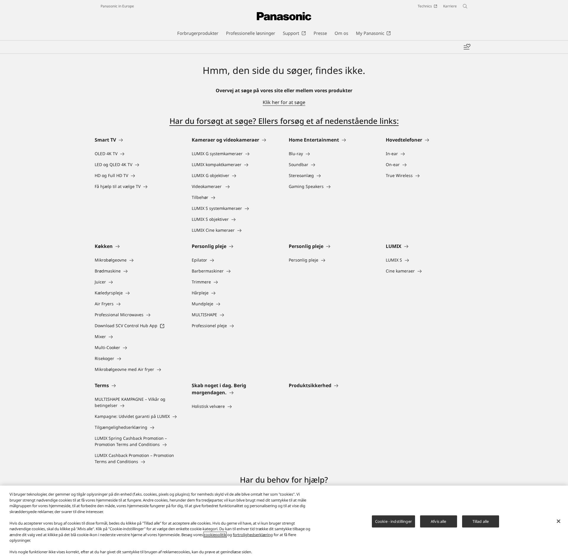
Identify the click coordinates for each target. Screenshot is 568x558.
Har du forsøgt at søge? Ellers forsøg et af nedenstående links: (284, 121)
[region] (284, 522)
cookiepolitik (215, 534)
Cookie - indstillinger (393, 521)
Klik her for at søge (284, 102)
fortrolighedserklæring (253, 534)
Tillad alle (480, 521)
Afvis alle (438, 521)
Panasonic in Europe (117, 6)
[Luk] (558, 521)
